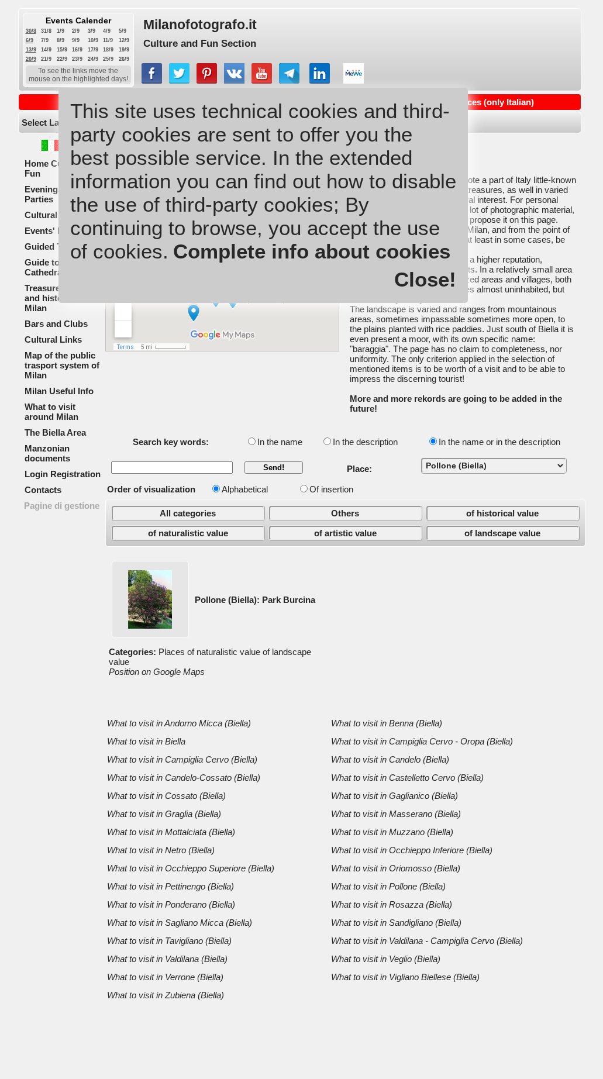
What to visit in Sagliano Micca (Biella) (179, 923)
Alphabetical (245, 489)
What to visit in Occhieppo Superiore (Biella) (190, 868)
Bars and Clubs (56, 324)
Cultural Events (56, 215)
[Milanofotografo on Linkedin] (320, 80)
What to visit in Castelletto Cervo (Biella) (407, 777)
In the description (365, 442)
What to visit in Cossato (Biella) (166, 796)
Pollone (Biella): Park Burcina (255, 600)
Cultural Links (53, 339)
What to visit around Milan (51, 412)
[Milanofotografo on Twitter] (179, 80)
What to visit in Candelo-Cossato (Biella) (183, 777)
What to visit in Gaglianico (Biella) (394, 796)
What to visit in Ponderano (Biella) (171, 904)
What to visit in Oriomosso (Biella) (395, 868)
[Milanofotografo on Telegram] (289, 80)
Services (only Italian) (490, 102)
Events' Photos (56, 231)
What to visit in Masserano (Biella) (396, 814)
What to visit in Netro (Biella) (161, 850)
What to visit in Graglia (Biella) (164, 814)
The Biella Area (55, 432)
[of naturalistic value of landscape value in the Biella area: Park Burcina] (150, 625)
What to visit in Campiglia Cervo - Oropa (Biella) (422, 741)
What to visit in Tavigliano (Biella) (169, 941)
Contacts (43, 490)
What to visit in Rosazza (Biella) (391, 904)
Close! (425, 279)
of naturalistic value (188, 533)
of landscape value (502, 533)
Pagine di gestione (61, 506)
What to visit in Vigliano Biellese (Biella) (405, 977)
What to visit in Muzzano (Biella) (392, 832)
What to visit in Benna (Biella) (386, 723)
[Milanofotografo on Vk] (234, 80)
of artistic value (345, 533)
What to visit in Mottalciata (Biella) (171, 832)
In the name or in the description (499, 442)
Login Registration (63, 474)
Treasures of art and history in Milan (57, 298)
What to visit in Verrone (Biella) (165, 977)
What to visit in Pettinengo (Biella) (170, 886)
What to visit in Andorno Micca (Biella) (179, 723)
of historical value (502, 513)
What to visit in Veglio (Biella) (385, 959)
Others (345, 513)
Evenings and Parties (52, 194)
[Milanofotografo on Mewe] (354, 80)
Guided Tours (52, 246)
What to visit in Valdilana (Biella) (167, 959)
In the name (279, 442)
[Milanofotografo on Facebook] (152, 80)
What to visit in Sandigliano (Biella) (396, 923)
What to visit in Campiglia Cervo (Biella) (182, 759)
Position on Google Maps (157, 672)
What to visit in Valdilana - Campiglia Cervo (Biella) (427, 941)
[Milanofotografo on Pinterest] (207, 80)
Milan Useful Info (59, 391)
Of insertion (331, 489)
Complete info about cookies (311, 251)
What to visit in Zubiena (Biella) (165, 995)
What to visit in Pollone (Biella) (388, 886)
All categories (188, 513)
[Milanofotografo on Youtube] (262, 80)
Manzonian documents (47, 453)
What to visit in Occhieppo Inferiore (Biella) (411, 850)
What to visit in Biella (146, 741)
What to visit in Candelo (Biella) (390, 759)
